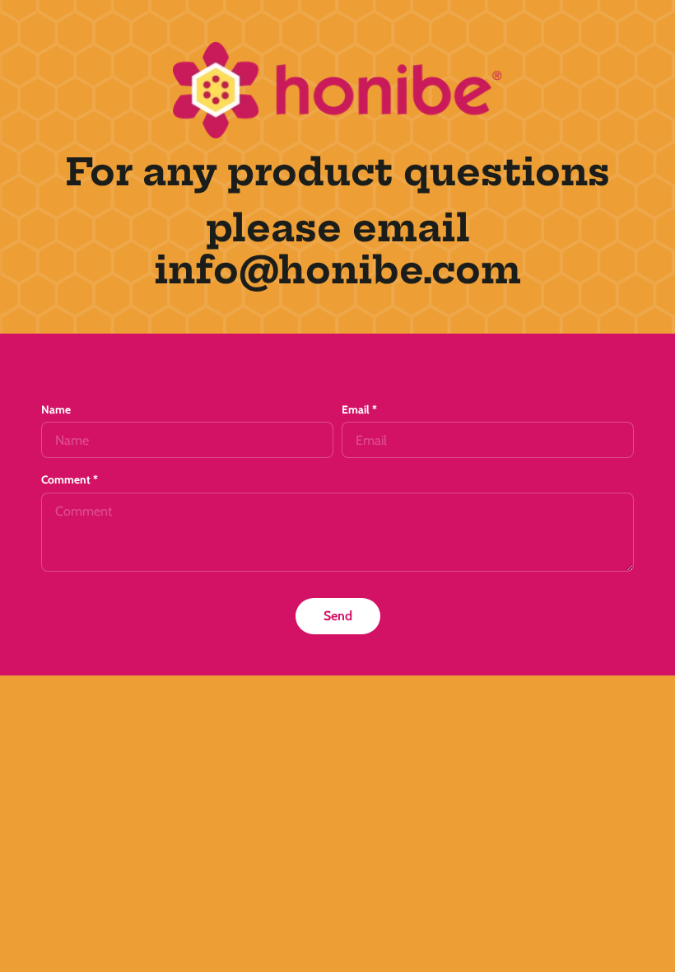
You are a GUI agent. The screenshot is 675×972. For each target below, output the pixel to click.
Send (338, 616)
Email (359, 409)
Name (56, 409)
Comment (69, 479)
